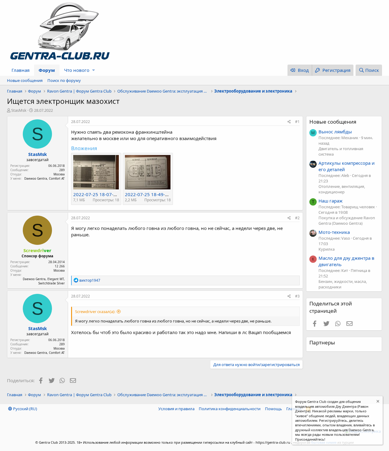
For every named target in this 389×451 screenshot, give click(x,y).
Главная (20, 70)
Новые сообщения (25, 80)
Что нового (76, 70)
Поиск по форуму (64, 80)
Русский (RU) (24, 408)
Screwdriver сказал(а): (95, 311)
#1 (297, 121)
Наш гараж (330, 201)
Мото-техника (334, 232)
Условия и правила (176, 408)
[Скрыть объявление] (377, 402)
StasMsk (18, 110)
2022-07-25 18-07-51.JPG (100, 194)
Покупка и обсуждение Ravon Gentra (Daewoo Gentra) (346, 220)
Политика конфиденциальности (229, 408)
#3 (297, 296)
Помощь (273, 408)
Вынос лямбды (335, 132)
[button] (93, 70)
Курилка (326, 249)
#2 (297, 217)
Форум (47, 70)
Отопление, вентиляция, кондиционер (341, 189)
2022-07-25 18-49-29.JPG (152, 194)
